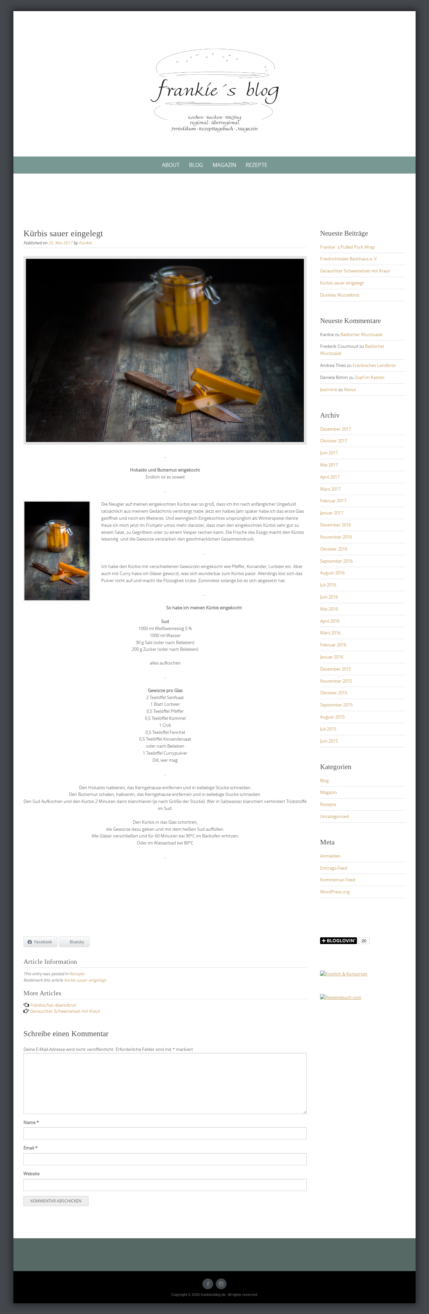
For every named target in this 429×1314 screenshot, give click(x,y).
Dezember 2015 (335, 669)
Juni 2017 (329, 453)
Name (31, 1122)
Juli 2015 (328, 729)
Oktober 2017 (333, 441)
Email (30, 1148)
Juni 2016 (329, 597)
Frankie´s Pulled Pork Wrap (347, 247)
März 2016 (330, 633)
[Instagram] (221, 1283)
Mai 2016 (329, 609)
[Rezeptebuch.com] (340, 997)
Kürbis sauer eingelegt (85, 980)
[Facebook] (207, 1283)
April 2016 (330, 621)
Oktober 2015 (333, 693)
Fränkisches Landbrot (374, 365)
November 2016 (336, 537)
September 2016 (336, 561)
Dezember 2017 (335, 429)
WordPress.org (335, 892)
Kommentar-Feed (337, 880)
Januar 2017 (331, 513)
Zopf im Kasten (369, 377)
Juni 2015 (329, 741)
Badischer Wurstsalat (361, 334)
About (171, 165)
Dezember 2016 (335, 525)
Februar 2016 (333, 645)
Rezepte (256, 165)
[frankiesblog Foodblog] (214, 90)
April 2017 (330, 477)
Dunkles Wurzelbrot (340, 295)
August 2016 (332, 573)
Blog (196, 165)
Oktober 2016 (333, 549)
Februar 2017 (333, 501)
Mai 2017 (329, 465)
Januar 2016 (331, 657)
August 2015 (332, 717)
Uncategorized (334, 816)
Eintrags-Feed (333, 868)
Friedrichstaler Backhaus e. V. (348, 259)
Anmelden (330, 856)
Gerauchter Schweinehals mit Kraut (355, 271)
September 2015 (336, 705)
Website (31, 1174)
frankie (85, 242)
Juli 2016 (328, 585)
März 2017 (330, 489)
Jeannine (328, 389)
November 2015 (336, 681)
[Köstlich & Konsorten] (343, 974)
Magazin (224, 165)
